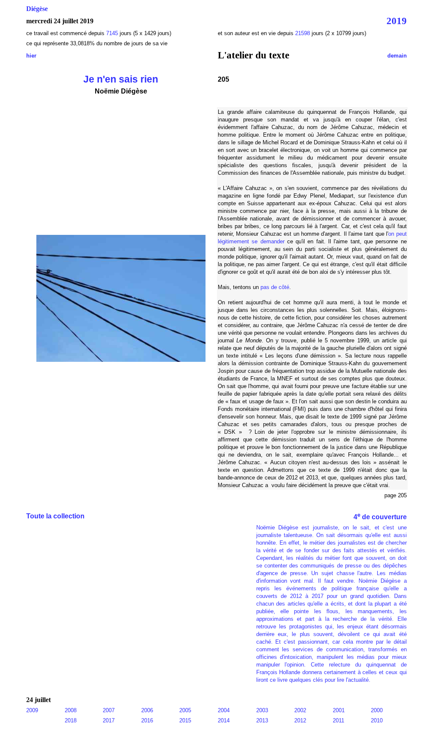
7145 (112, 33)
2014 (224, 720)
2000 (377, 710)
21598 (302, 33)
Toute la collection (55, 516)
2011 (338, 720)
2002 (300, 710)
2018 (71, 720)
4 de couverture (380, 517)
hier (31, 55)
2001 (339, 710)
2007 (109, 710)
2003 (262, 710)
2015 (185, 720)
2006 (147, 710)
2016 (147, 720)
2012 (300, 720)
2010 (377, 720)
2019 (396, 20)
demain (397, 55)
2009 (32, 710)
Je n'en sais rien (120, 79)
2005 (185, 710)
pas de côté (274, 287)
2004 (224, 710)
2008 (71, 710)
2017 (109, 720)
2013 (262, 720)
